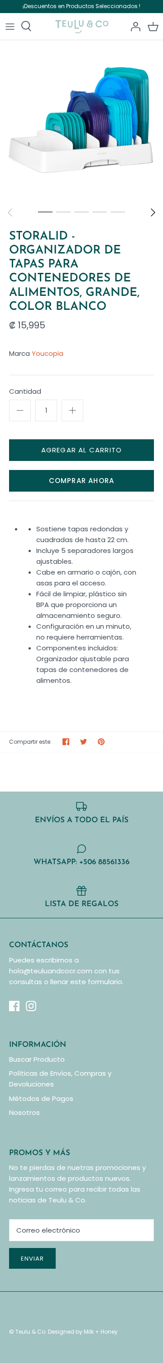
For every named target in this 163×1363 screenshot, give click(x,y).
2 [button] (63, 211)
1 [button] (45, 211)
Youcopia (47, 353)
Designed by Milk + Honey (83, 1331)
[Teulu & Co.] (81, 26)
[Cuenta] (133, 26)
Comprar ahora (82, 480)
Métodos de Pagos (41, 1098)
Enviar (32, 1258)
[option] (81, 121)
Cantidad (25, 391)
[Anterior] (10, 212)
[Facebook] (14, 1006)
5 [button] (118, 211)
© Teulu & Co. (28, 1331)
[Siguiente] (153, 212)
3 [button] (81, 211)
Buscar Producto (37, 1059)
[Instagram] (31, 1006)
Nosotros (24, 1112)
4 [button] (100, 211)
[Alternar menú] (10, 26)
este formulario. (97, 981)
